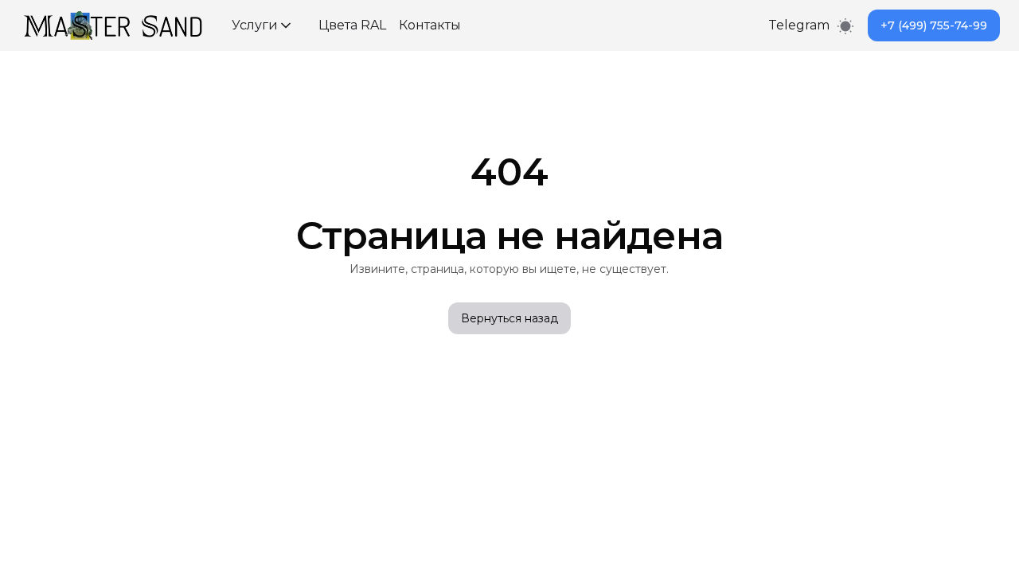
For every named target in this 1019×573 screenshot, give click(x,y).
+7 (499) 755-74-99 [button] (933, 25)
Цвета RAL (352, 25)
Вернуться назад (509, 318)
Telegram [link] (799, 25)
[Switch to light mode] (845, 25)
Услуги (255, 25)
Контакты (430, 25)
